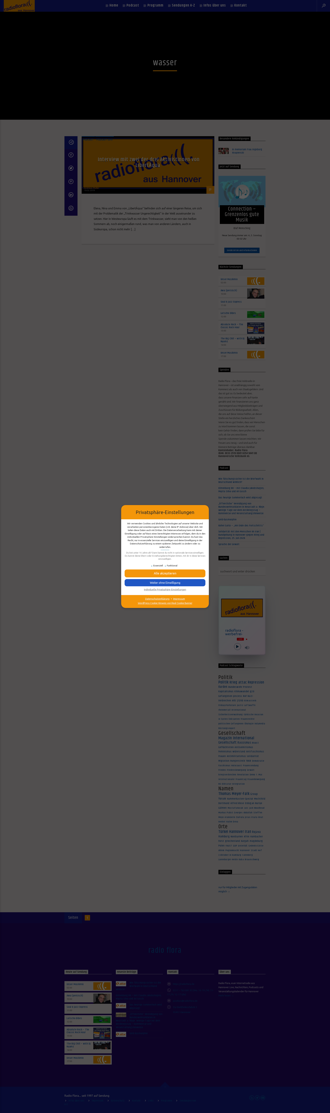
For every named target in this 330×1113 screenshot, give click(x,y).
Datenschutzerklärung (157, 598)
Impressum (179, 598)
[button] (165, 573)
